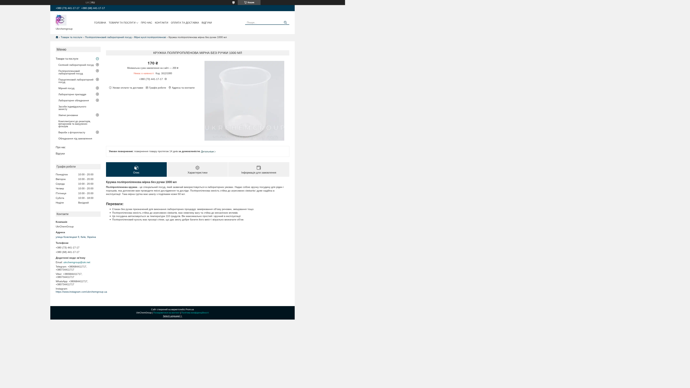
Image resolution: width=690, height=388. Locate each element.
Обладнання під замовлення (75, 138)
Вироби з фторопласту (71, 132)
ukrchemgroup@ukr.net (76, 262)
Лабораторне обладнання (73, 100)
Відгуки (207, 22)
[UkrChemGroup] (61, 20)
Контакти (161, 22)
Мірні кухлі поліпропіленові (150, 37)
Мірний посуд (66, 88)
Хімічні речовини (68, 115)
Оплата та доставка (185, 22)
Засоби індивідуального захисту (72, 107)
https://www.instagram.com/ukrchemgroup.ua (81, 291)
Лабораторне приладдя (72, 94)
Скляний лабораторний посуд (76, 64)
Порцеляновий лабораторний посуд (75, 81)
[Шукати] (285, 22)
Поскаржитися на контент (166, 312)
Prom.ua (190, 309)
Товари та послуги (122, 22)
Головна (100, 22)
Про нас (146, 22)
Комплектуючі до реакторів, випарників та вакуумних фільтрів (74, 124)
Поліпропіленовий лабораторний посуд (108, 37)
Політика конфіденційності (195, 312)
